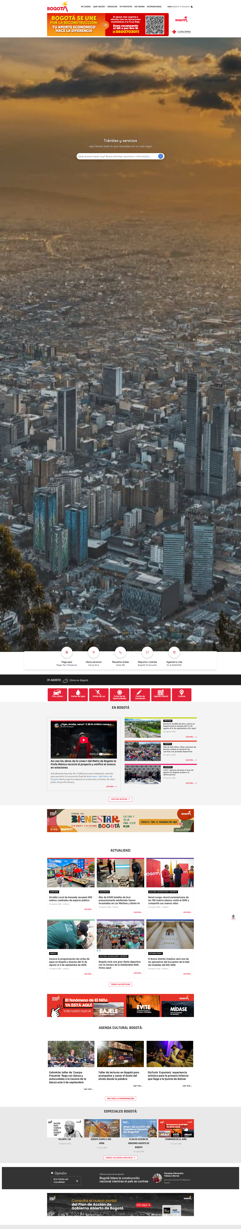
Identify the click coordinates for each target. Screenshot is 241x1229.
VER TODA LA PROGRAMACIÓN (120, 1098)
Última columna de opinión (124, 1178)
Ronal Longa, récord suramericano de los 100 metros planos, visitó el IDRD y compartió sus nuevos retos (168, 900)
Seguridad (104, 892)
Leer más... (110, 786)
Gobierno (54, 892)
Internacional (155, 953)
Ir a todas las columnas (61, 1180)
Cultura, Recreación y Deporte (163, 892)
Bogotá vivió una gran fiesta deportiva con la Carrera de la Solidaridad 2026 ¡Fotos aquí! (120, 965)
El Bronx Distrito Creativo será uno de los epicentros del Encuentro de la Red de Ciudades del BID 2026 (168, 962)
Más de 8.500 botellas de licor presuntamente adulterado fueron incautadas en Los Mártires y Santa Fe (119, 900)
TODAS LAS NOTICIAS (120, 984)
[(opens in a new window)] (120, 820)
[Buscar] (160, 156)
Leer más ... (88, 909)
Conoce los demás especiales (119, 1157)
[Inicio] (57, 6)
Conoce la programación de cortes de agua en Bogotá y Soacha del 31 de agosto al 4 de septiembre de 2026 (69, 962)
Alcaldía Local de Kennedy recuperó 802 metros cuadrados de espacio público (70, 899)
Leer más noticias (119, 799)
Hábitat (53, 953)
